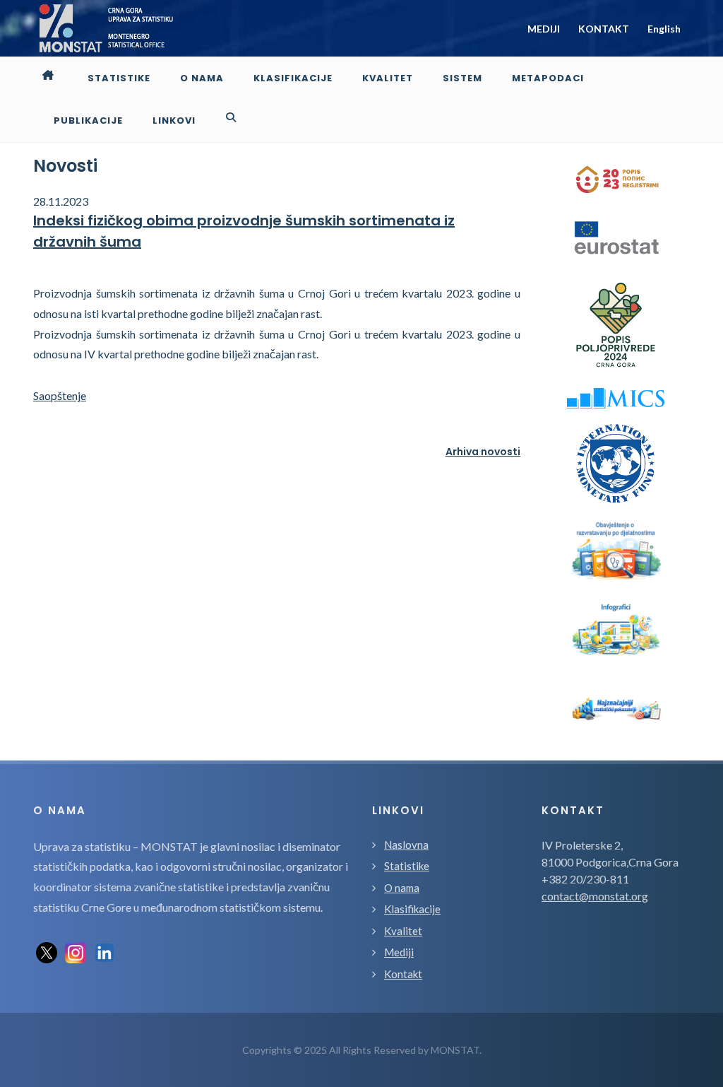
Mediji (399, 952)
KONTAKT (603, 29)
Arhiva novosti (483, 452)
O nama (401, 887)
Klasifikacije (412, 909)
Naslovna (406, 844)
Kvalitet (403, 930)
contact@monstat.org (595, 896)
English (664, 29)
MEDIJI (543, 29)
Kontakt (403, 974)
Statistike (406, 865)
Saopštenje (59, 395)
